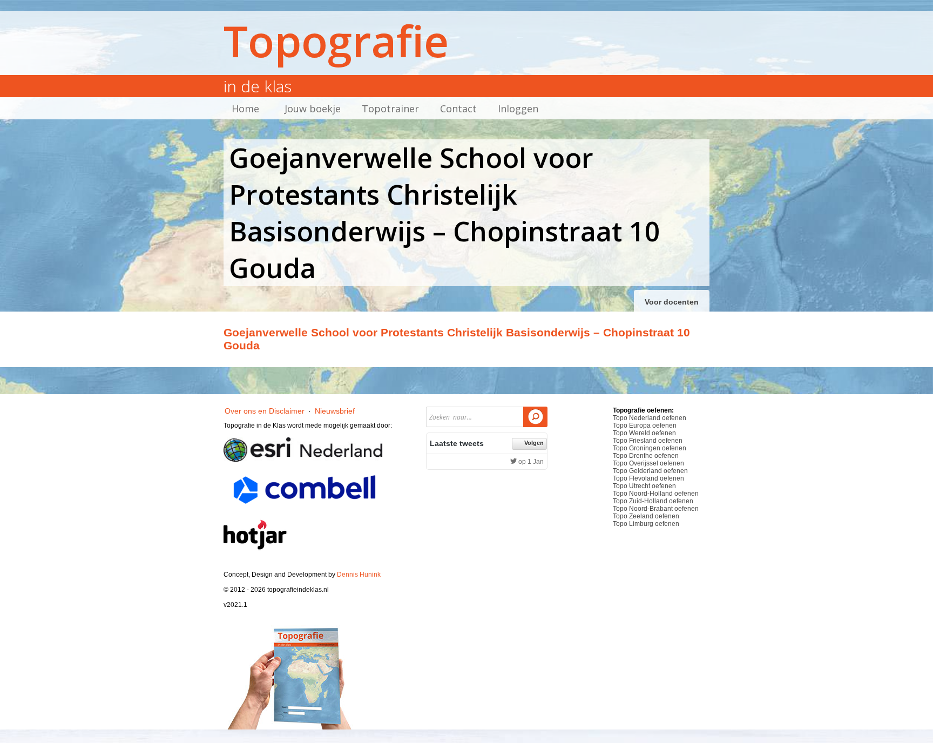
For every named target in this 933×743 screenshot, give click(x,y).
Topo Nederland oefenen (649, 418)
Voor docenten (672, 302)
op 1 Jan (530, 461)
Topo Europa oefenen (645, 425)
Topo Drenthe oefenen (646, 456)
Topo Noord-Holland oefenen (656, 493)
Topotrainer (390, 108)
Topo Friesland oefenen (647, 440)
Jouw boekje (313, 108)
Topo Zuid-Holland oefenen (653, 501)
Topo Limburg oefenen (646, 524)
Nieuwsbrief (335, 411)
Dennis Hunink (359, 574)
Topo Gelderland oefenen (650, 471)
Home (245, 108)
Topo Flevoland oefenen (648, 478)
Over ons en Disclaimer (265, 411)
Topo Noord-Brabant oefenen (656, 508)
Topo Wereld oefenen (644, 433)
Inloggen (518, 108)
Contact (458, 108)
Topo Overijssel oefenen (648, 463)
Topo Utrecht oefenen (644, 486)
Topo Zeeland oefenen (646, 516)
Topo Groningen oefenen (649, 448)
